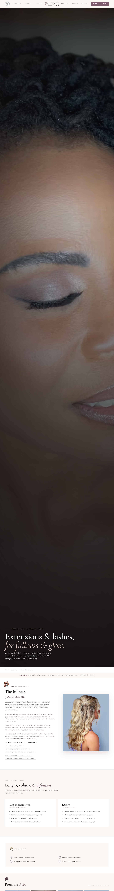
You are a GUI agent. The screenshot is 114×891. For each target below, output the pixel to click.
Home (7, 670)
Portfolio (65, 3)
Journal (39, 3)
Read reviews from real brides (16, 749)
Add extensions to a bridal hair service (20, 742)
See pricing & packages (13, 746)
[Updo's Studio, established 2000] (7, 4)
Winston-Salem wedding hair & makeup (19, 752)
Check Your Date (100, 3)
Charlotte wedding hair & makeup (18, 755)
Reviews (75, 3)
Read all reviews (86, 675)
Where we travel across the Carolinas (19, 758)
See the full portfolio (97, 885)
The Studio (16, 3)
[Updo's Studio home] (52, 4)
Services (28, 3)
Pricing (85, 3)
